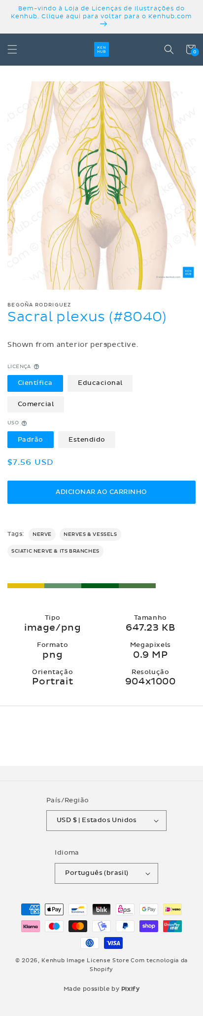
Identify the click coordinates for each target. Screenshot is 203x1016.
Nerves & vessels (90, 534)
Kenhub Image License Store (85, 960)
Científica (35, 383)
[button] (12, 49)
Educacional (100, 383)
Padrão (30, 440)
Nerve (42, 534)
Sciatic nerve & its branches (55, 551)
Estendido (86, 440)
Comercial (36, 404)
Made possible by (102, 988)
